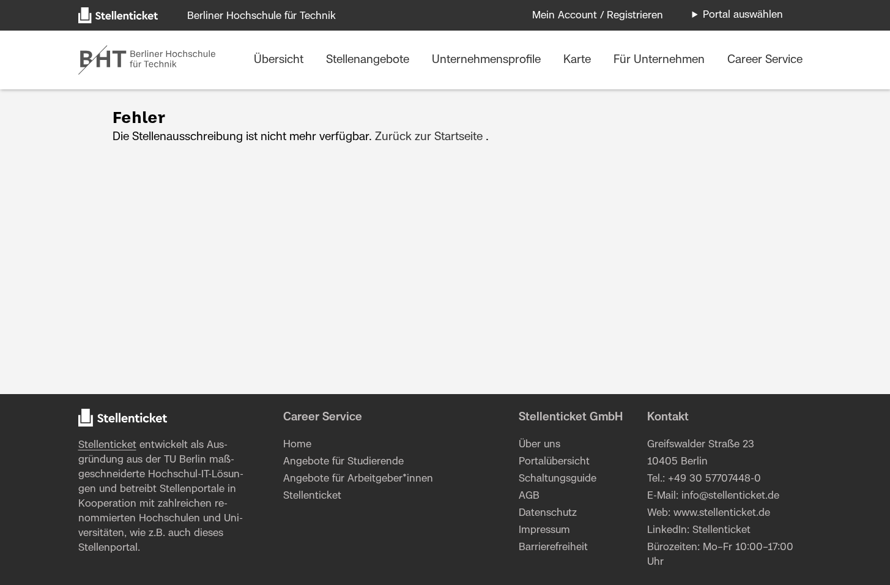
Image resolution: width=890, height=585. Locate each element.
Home (297, 444)
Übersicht (280, 59)
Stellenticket (107, 445)
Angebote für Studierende (343, 461)
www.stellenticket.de (721, 513)
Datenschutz (548, 513)
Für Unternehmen (661, 59)
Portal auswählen (743, 15)
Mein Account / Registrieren (597, 15)
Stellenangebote (369, 59)
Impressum (544, 530)
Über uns (539, 444)
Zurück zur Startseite (429, 137)
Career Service (765, 59)
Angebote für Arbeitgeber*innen (358, 478)
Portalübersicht (554, 461)
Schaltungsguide (557, 478)
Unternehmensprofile (488, 59)
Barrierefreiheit (553, 547)
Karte (578, 59)
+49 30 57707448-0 (714, 478)
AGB (529, 496)
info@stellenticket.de (730, 496)
